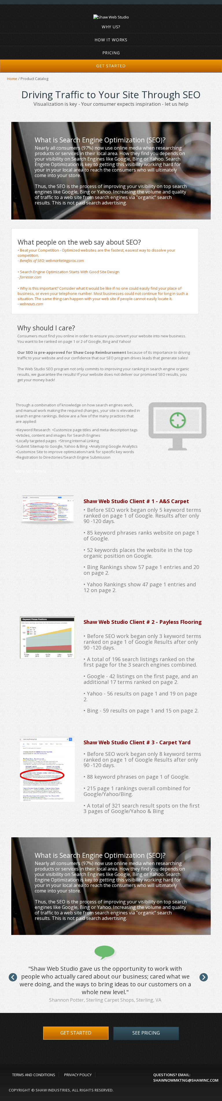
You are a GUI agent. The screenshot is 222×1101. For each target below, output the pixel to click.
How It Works (111, 39)
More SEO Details (31, 471)
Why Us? (111, 26)
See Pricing (146, 1033)
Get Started (111, 65)
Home (12, 78)
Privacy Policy (78, 1074)
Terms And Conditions (33, 1074)
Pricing (111, 52)
